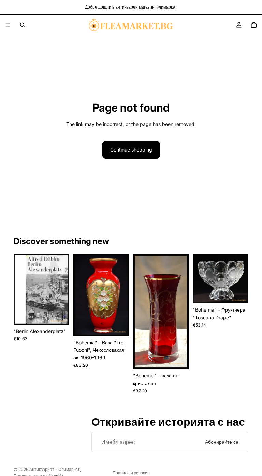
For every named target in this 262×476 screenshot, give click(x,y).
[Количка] (253, 24)
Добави (64, 314)
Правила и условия (131, 472)
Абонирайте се (221, 442)
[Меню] (8, 25)
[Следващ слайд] (121, 294)
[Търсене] (22, 24)
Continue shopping (131, 150)
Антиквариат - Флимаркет (54, 469)
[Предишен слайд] (80, 294)
